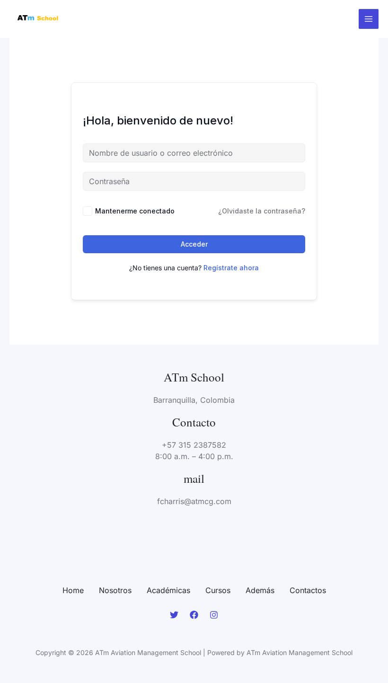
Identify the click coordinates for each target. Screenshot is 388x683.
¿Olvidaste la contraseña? (261, 211)
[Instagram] (214, 615)
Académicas (168, 590)
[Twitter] (174, 615)
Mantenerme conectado (135, 211)
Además (260, 590)
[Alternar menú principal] (369, 19)
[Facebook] (194, 615)
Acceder (194, 244)
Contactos (308, 590)
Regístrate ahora (231, 268)
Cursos (217, 590)
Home (73, 590)
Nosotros (115, 590)
